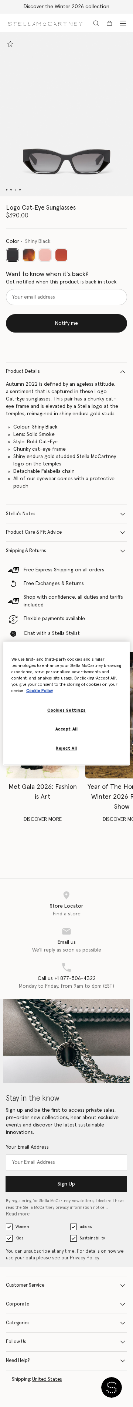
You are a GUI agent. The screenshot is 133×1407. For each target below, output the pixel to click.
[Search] (96, 23)
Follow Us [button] (16, 1341)
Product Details (23, 371)
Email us (67, 942)
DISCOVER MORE (43, 819)
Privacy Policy (84, 1258)
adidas (86, 1227)
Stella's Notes (20, 514)
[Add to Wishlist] (10, 43)
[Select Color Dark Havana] (28, 255)
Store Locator (66, 906)
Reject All (66, 748)
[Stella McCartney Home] (45, 23)
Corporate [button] (17, 1304)
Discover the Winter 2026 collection (66, 6)
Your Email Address (27, 1147)
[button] (66, 114)
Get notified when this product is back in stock (61, 282)
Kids (19, 1238)
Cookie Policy (39, 691)
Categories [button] (18, 1323)
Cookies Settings (66, 710)
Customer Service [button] (25, 1285)
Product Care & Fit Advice (34, 532)
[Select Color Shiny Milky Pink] (45, 255)
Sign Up (66, 1184)
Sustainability (92, 1238)
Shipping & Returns (26, 550)
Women (22, 1227)
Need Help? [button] (18, 1360)
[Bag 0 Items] (109, 23)
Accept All (66, 729)
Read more (18, 1214)
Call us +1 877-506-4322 (67, 978)
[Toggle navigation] (123, 23)
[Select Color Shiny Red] (61, 255)
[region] (66, 703)
